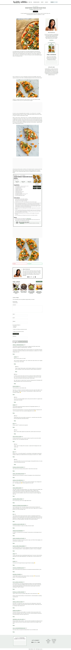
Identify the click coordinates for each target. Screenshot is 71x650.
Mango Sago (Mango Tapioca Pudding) (39, 292)
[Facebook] (28, 276)
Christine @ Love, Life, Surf (18, 619)
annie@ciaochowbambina (18, 530)
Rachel (14, 561)
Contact (48, 641)
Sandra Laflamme (16, 610)
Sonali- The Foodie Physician (18, 473)
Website (14, 321)
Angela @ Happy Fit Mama (18, 601)
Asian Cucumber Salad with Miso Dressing (31, 292)
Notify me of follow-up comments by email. (20, 329)
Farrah (14, 404)
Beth (14, 451)
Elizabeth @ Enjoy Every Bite (18, 524)
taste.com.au (29, 218)
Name (14, 314)
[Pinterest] (32, 276)
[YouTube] (36, 276)
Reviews (25, 341)
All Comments (15, 341)
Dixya (14, 423)
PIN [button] (39, 188)
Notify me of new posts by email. (18, 331)
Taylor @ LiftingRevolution (18, 567)
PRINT (37, 186)
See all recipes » (39, 281)
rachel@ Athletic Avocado (18, 467)
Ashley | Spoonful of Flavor (18, 538)
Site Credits (54, 639)
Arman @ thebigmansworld (18, 344)
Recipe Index (48, 640)
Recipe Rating (15, 301)
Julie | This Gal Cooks (17, 436)
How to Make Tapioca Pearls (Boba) (16, 292)
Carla (14, 553)
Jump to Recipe (35, 11)
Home (48, 639)
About (48, 642)
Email (14, 317)
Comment (14, 304)
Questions (21, 341)
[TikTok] (34, 276)
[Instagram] (30, 276)
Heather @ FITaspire (17, 574)
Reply (15, 363)
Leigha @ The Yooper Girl (18, 480)
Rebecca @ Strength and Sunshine (20, 505)
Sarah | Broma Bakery (17, 487)
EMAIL (35, 188)
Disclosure (54, 640)
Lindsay (15, 356)
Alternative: (14, 336)
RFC (13, 514)
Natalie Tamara (16, 386)
